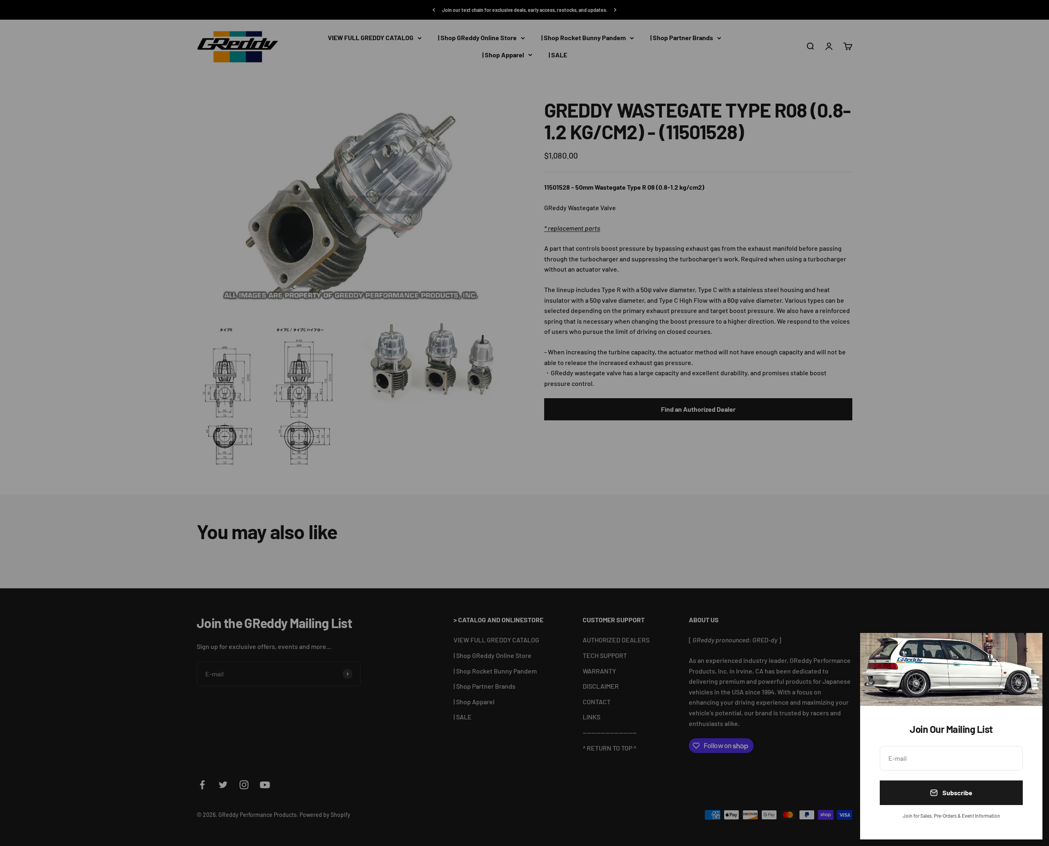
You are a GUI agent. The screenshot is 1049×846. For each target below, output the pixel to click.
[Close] (1025, 650)
